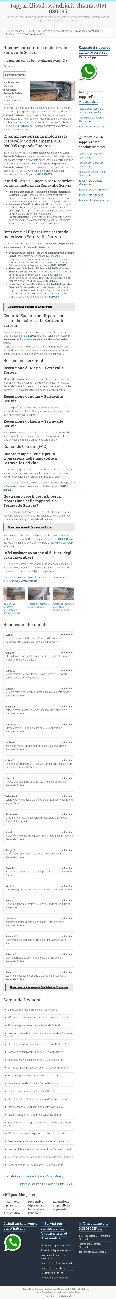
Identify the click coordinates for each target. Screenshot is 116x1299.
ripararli (64, 290)
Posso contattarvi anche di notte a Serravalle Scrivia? (36, 1052)
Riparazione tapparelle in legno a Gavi (61, 1205)
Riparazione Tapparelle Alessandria (57, 1250)
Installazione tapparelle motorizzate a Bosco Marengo (33, 1176)
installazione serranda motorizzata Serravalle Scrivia (63, 607)
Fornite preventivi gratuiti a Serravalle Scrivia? (32, 1091)
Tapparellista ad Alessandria (93, 126)
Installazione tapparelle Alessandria (57, 1245)
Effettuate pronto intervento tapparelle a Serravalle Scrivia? (39, 1017)
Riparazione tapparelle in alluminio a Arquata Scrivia (46, 1183)
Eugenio (16, 580)
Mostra (20, 75)
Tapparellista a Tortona (91, 195)
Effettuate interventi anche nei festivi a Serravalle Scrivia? (38, 1099)
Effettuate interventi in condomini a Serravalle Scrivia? (36, 1059)
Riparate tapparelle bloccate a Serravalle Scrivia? (34, 1025)
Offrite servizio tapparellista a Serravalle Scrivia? (33, 1009)
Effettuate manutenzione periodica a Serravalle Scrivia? (37, 1133)
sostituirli (13, 293)
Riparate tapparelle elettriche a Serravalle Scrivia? (34, 1075)
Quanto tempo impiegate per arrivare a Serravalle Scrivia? (38, 1067)
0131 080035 (22, 126)
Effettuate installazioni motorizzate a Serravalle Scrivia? (37, 1044)
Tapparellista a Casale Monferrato (57, 1263)
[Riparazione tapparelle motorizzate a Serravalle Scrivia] (14, 593)
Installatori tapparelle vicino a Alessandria (11, 1207)
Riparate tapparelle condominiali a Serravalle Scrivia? (36, 1106)
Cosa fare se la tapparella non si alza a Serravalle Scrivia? (38, 1141)
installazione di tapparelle (37, 118)
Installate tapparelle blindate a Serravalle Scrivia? (34, 1083)
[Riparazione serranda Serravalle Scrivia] (39, 593)
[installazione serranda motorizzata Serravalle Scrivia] (63, 593)
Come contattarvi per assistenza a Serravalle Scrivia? (36, 1164)
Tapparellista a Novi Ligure (93, 189)
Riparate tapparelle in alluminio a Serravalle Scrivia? (35, 1114)
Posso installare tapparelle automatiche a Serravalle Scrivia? (40, 1149)
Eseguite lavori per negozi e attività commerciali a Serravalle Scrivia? (38, 1124)
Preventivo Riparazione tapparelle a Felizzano (36, 1207)
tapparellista (9, 350)
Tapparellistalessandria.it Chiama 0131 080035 (58, 8)
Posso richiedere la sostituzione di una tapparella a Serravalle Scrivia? (39, 1035)
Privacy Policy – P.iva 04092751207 (58, 1296)
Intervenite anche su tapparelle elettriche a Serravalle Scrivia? (40, 1157)
